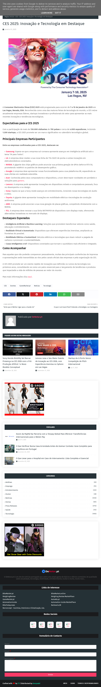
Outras (51, 502)
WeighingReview (9, 596)
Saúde (51, 510)
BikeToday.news (9, 605)
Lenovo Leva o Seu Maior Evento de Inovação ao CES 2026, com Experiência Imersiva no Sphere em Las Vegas (49, 362)
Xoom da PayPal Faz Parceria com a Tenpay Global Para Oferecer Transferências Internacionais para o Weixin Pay (51, 435)
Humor (51, 494)
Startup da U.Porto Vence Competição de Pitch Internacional (79, 361)
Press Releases (51, 506)
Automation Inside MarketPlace (63, 602)
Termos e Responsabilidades (88, 683)
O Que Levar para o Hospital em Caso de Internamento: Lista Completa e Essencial (52, 458)
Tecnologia (47, 286)
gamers (20, 181)
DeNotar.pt (36, 317)
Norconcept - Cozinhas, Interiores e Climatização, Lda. (24, 608)
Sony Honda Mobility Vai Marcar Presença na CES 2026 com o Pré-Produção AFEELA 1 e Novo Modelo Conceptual (17, 362)
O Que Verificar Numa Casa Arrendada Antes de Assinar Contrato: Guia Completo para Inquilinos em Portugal (54, 447)
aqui (30, 277)
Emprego (51, 486)
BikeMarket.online (58, 593)
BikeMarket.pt (8, 593)
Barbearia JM (56, 605)
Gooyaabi (36, 683)
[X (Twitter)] (42, 625)
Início (65, 683)
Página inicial (9, 17)
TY (19, 683)
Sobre (72, 683)
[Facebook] (33, 625)
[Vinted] (68, 625)
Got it (58, 13)
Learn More (46, 13)
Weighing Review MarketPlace (62, 596)
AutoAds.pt (55, 599)
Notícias (37, 286)
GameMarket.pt (25, 286)
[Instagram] (50, 625)
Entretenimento (51, 490)
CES (16, 17)
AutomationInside (10, 602)
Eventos (13, 286)
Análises (51, 482)
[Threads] (59, 625)
